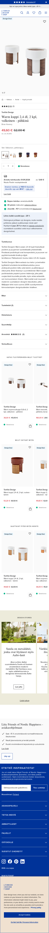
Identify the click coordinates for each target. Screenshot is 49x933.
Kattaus (9, 99)
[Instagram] (4, 861)
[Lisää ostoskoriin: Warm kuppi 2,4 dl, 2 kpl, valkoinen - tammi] (30, 595)
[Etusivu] (2, 99)
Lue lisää (5, 748)
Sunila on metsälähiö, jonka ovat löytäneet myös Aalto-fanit (19, 652)
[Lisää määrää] (13, 166)
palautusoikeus (30, 205)
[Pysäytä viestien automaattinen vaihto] (46, 2)
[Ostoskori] (39, 12)
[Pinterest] (16, 861)
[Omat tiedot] (27, 12)
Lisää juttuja (24, 700)
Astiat (17, 99)
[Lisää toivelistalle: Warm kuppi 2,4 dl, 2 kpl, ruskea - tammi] (29, 447)
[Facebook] (10, 861)
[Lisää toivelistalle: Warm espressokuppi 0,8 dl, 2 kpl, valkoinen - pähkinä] (29, 364)
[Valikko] (45, 12)
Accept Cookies (24, 915)
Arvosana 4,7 (31, 2)
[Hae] (21, 12)
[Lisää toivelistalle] (44, 21)
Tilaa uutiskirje (39, 788)
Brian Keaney (7, 124)
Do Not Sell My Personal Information (24, 922)
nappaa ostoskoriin (36, 226)
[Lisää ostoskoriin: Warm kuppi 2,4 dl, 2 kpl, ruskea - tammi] (30, 509)
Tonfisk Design (8, 112)
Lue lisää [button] (7, 194)
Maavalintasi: (7, 794)
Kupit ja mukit (27, 99)
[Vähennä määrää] (3, 166)
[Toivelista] (33, 12)
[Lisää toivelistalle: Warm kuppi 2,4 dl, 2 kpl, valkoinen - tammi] (29, 533)
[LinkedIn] (22, 861)
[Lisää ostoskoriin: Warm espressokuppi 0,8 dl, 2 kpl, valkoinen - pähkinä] (30, 426)
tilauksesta (37, 209)
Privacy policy (36, 908)
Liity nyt (29, 189)
